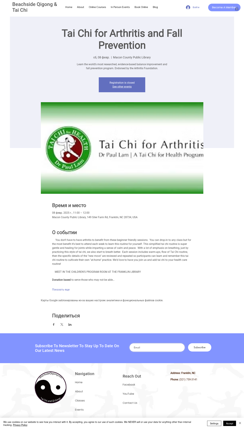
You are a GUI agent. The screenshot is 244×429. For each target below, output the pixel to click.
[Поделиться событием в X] (61, 324)
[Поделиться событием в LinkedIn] (70, 324)
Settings (214, 423)
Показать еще (61, 289)
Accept (229, 423)
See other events (122, 86)
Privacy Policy (20, 425)
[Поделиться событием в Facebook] (53, 324)
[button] (237, 8)
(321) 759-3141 (188, 379)
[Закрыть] (240, 423)
